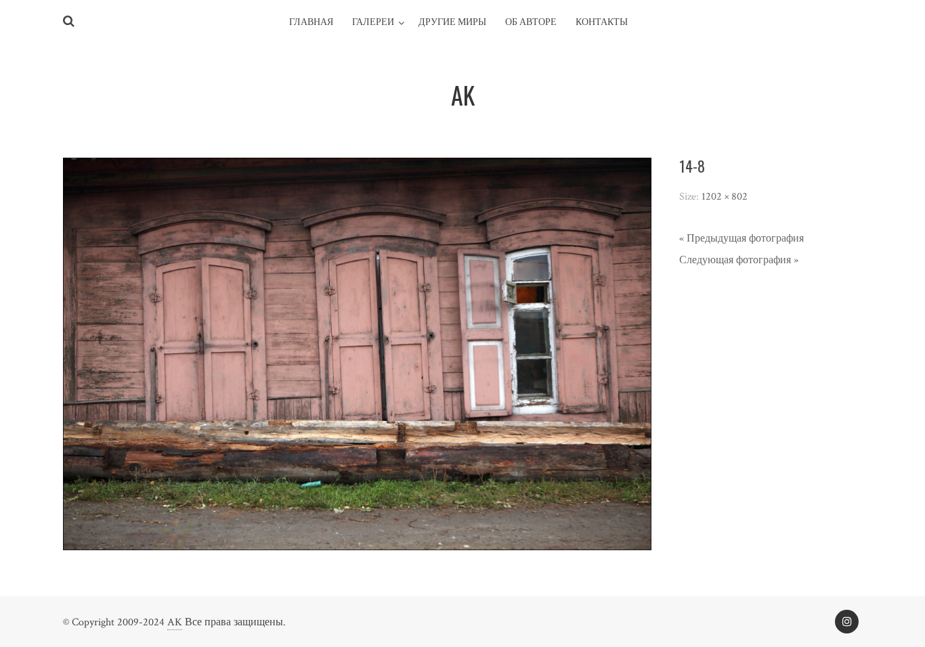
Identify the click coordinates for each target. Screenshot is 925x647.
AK (174, 622)
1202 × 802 (725, 196)
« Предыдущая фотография (741, 238)
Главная (311, 22)
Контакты (602, 22)
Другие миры (452, 22)
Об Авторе (531, 22)
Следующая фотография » (738, 260)
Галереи (373, 22)
